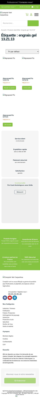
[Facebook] (5, 297)
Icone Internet (20, 394)
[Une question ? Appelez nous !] (5, 293)
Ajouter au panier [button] (9, 88)
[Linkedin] (14, 297)
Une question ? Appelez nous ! (17, 292)
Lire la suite (27, 88)
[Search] (33, 23)
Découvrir (20, 192)
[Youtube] (10, 297)
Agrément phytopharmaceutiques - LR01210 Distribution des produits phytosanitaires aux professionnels (20, 391)
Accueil (3, 30)
